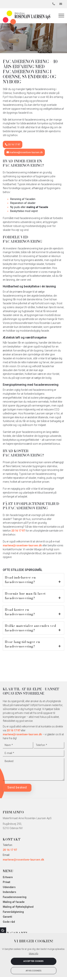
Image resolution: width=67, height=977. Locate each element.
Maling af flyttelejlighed (18, 907)
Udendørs (9, 887)
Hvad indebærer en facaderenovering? (20, 579)
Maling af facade (14, 902)
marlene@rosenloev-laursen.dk (26, 152)
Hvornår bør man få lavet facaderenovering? (25, 595)
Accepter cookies (33, 961)
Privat (6, 882)
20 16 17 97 (13, 144)
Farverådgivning (13, 912)
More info (33, 953)
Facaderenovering (14, 897)
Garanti (7, 917)
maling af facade (37, 207)
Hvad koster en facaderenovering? (20, 611)
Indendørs (9, 892)
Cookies (3, 930)
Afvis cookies (33, 971)
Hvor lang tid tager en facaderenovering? (22, 644)
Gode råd (9, 922)
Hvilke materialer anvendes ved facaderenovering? (30, 627)
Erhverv (8, 877)
